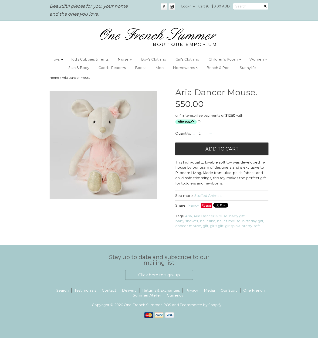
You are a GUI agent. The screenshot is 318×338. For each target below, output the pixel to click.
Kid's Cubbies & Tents (89, 59)
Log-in (186, 6)
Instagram (172, 6)
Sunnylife (248, 67)
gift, (206, 226)
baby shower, (187, 221)
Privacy (192, 290)
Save (208, 205)
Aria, (189, 216)
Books (140, 67)
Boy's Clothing (153, 59)
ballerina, (208, 221)
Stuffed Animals (208, 195)
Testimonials (85, 290)
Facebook (164, 6)
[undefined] (103, 145)
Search (241, 6)
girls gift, (217, 226)
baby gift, (237, 216)
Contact (109, 290)
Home (54, 77)
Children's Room (223, 59)
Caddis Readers (112, 67)
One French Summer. (143, 305)
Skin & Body (78, 67)
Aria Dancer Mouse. (76, 77)
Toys (56, 59)
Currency (175, 295)
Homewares (184, 67)
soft (257, 226)
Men (160, 67)
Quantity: (183, 133)
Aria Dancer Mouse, (210, 216)
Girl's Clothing (187, 59)
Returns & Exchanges (161, 290)
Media (209, 290)
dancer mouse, (188, 226)
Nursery (125, 59)
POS (167, 305)
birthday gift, (253, 221)
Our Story (229, 290)
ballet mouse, (229, 221)
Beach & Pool (218, 67)
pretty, (247, 226)
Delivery (129, 290)
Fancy (193, 205)
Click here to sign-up (159, 275)
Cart (214, 6)
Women (256, 59)
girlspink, (232, 226)
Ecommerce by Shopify (200, 305)
